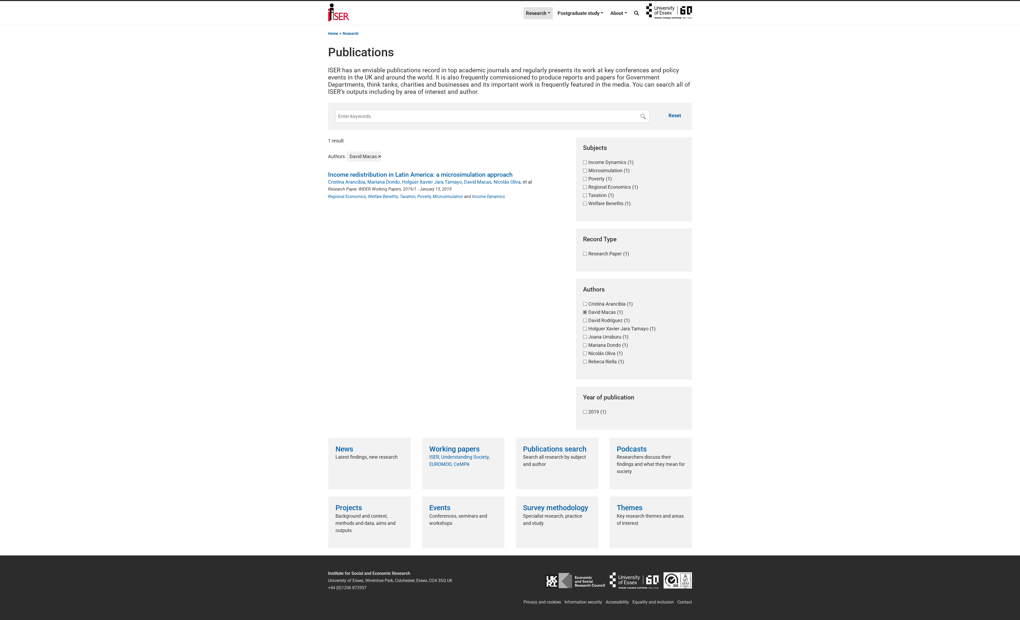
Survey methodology (555, 508)
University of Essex (669, 13)
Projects (348, 508)
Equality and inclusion (653, 602)
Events (439, 508)
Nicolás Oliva (507, 182)
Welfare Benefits (383, 196)
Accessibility (617, 602)
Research (536, 13)
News (344, 449)
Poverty (424, 196)
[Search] (636, 13)
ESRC (575, 581)
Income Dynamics (488, 196)
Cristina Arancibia (346, 182)
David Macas (477, 182)
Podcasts (632, 449)
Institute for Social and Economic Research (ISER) (338, 13)
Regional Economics (347, 196)
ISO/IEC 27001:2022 (678, 581)
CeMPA (462, 464)
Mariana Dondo (383, 182)
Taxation (407, 196)
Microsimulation (448, 196)
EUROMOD (440, 464)
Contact (684, 602)
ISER (434, 457)
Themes (630, 508)
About (616, 13)
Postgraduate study (579, 13)
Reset (675, 115)
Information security (583, 602)
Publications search (554, 449)
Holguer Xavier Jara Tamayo (432, 182)
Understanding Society (465, 457)
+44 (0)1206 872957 (347, 587)
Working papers (454, 449)
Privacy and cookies (542, 602)
